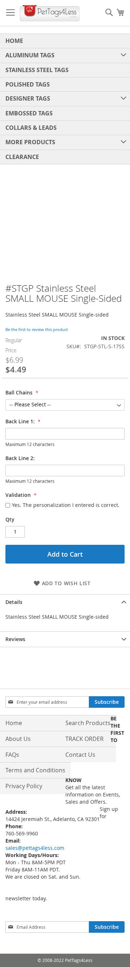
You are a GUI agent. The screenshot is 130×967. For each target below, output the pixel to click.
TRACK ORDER (84, 739)
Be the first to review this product (36, 329)
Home (13, 723)
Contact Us (80, 755)
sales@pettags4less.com (34, 847)
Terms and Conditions (35, 770)
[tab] (65, 602)
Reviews (15, 639)
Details (13, 602)
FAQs (12, 755)
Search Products (87, 723)
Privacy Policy (23, 786)
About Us (18, 739)
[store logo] (49, 13)
